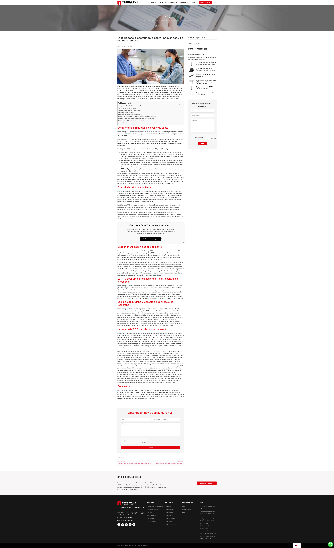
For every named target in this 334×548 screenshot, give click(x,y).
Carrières (149, 512)
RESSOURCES (187, 502)
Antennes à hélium (170, 518)
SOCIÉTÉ (150, 502)
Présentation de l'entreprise (155, 506)
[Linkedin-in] (126, 524)
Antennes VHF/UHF (170, 524)
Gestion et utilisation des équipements (130, 114)
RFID (122, 457)
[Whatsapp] (130, 524)
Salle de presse (186, 509)
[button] (215, 2)
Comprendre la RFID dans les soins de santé (131, 106)
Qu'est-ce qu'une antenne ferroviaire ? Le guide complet (205, 69)
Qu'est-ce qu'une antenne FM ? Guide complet (205, 93)
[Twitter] (122, 524)
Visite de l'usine (151, 515)
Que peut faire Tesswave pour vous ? (129, 110)
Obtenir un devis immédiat (126, 112)
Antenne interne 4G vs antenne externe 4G (205, 75)
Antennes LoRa (169, 515)
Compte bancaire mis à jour (196, 54)
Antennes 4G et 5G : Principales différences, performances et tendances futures (206, 82)
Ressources (182, 2)
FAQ (183, 512)
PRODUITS (169, 502)
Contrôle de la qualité (153, 509)
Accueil (153, 2)
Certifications (151, 518)
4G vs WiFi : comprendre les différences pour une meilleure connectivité (202, 58)
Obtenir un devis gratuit (151, 239)
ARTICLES (204, 502)
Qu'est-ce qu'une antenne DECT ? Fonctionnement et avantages (206, 63)
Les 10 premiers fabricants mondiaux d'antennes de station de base (207, 514)
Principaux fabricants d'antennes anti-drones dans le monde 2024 (208, 526)
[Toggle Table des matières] (180, 103)
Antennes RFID (169, 521)
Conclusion (121, 123)
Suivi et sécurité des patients (127, 108)
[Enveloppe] (133, 524)
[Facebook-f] (118, 524)
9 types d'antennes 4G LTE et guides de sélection (205, 87)
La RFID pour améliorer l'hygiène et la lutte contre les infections (137, 116)
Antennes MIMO (169, 509)
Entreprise (171, 2)
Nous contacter (151, 521)
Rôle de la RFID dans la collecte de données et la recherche (136, 118)
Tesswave (134, 545)
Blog (167, 16)
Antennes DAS (169, 512)
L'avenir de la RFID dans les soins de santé (131, 120)
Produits (161, 2)
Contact (193, 2)
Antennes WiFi (169, 506)
